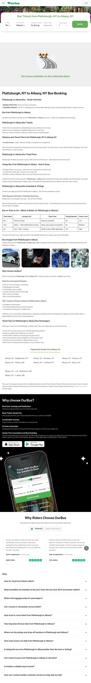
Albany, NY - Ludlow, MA (15, 375)
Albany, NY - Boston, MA (14, 362)
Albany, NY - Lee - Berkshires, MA (18, 371)
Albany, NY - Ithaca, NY (71, 362)
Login (86, 3)
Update (80, 24)
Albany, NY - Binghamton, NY (16, 358)
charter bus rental (81, 386)
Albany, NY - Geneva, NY (72, 358)
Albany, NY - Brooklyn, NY (44, 358)
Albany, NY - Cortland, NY (44, 362)
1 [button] (59, 25)
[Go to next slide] (86, 548)
